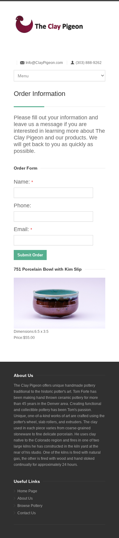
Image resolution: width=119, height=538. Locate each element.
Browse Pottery (29, 506)
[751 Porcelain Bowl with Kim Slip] (59, 303)
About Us (25, 498)
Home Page (27, 491)
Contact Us (26, 513)
